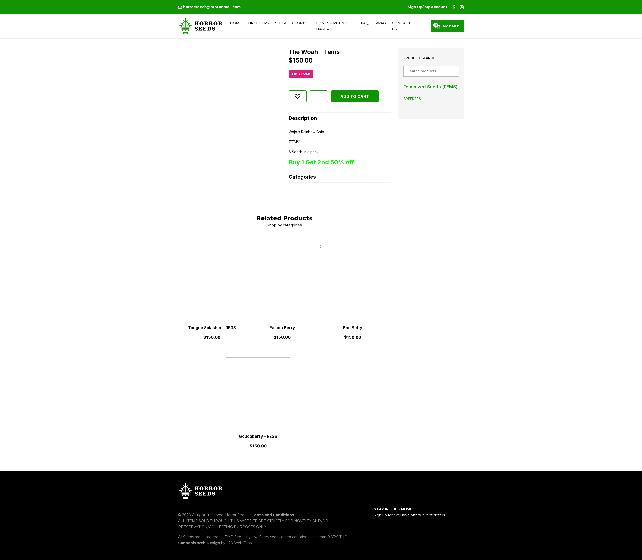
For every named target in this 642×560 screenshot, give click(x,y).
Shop (280, 23)
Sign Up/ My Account (427, 7)
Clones (300, 23)
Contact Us (401, 26)
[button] (298, 96)
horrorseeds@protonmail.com (211, 7)
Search (453, 71)
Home (236, 23)
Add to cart (354, 96)
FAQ (365, 23)
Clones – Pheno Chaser (330, 26)
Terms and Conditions (273, 515)
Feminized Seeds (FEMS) (430, 86)
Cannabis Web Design (199, 543)
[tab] (340, 118)
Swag (380, 23)
